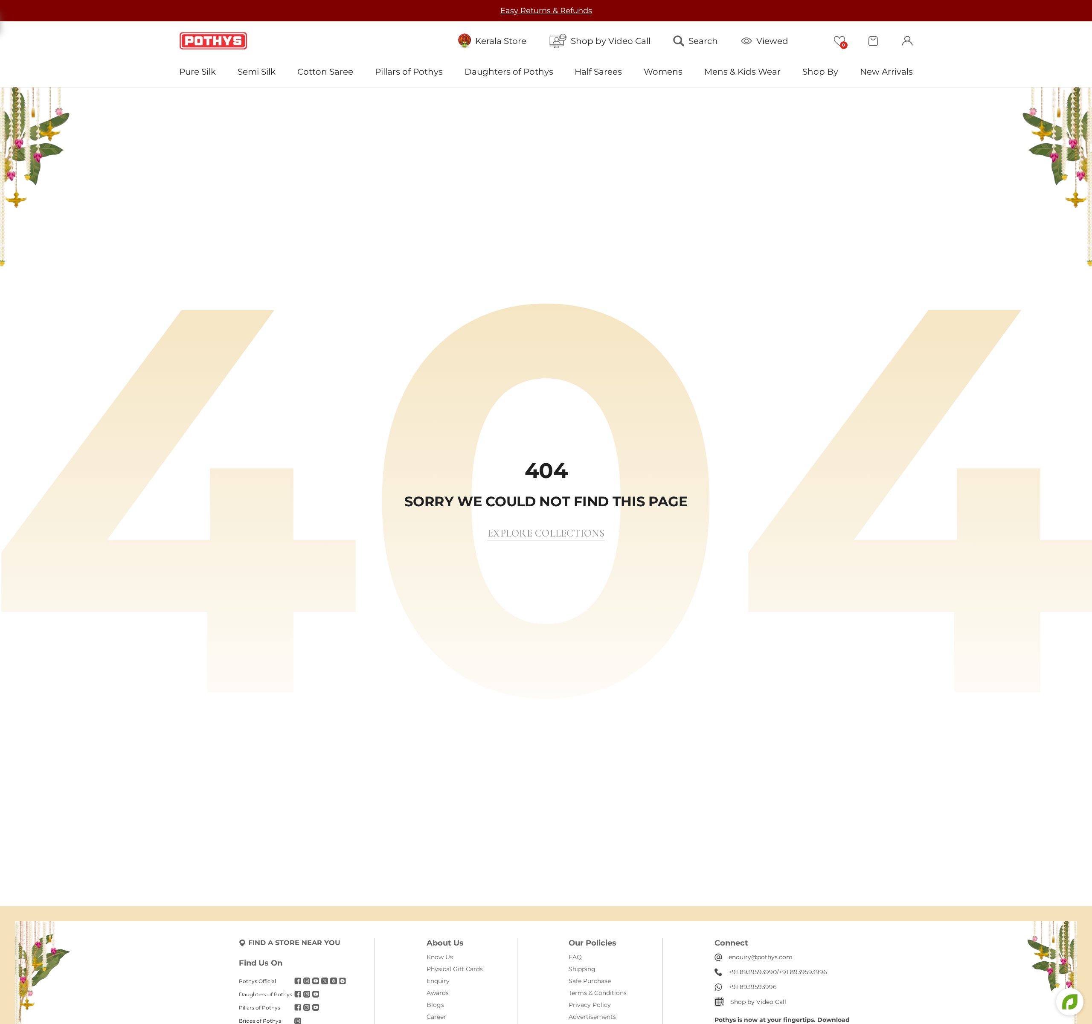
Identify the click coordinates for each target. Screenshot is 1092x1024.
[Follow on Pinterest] (333, 981)
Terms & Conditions (598, 993)
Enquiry (438, 981)
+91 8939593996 (803, 972)
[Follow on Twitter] (324, 981)
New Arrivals (886, 71)
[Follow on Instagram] (306, 981)
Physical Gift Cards (455, 969)
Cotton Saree (325, 71)
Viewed (772, 41)
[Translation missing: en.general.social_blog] (342, 981)
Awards (438, 993)
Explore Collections (546, 533)
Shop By (820, 71)
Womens (663, 71)
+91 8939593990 (753, 972)
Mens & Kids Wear (742, 71)
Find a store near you (294, 943)
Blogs (435, 1005)
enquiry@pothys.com (761, 957)
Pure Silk (197, 71)
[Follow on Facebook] (297, 981)
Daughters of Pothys (509, 71)
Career (436, 1017)
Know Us (440, 957)
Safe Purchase (590, 981)
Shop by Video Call (758, 1002)
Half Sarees (598, 71)
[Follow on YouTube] (315, 981)
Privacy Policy (590, 1005)
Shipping (582, 969)
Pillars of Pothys (409, 71)
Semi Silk (257, 71)
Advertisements (592, 1017)
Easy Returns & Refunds (546, 10)
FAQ (575, 957)
